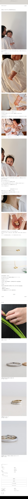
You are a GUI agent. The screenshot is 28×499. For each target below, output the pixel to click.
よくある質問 (2, 489)
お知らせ (15, 488)
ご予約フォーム (3, 287)
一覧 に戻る (14, 294)
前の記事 (3, 296)
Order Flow (15, 470)
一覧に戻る (25, 5)
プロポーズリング (3, 475)
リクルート (15, 489)
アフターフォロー (14, 485)
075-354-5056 (20, 285)
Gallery (15, 467)
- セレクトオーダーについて (4, 472)
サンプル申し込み (14, 483)
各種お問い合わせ (3, 490)
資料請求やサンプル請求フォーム (6, 288)
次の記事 (25, 296)
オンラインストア (3, 488)
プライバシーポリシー (16, 490)
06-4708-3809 (18, 281)
